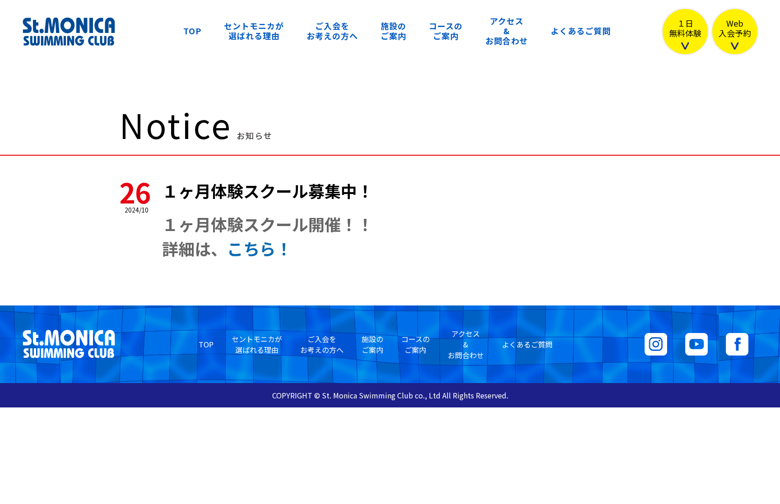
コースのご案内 (446, 31)
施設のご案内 (393, 31)
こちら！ (259, 248)
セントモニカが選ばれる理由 (254, 31)
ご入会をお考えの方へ (332, 31)
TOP (192, 31)
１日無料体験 (685, 28)
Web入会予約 (735, 28)
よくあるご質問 (581, 31)
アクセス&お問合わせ (506, 30)
